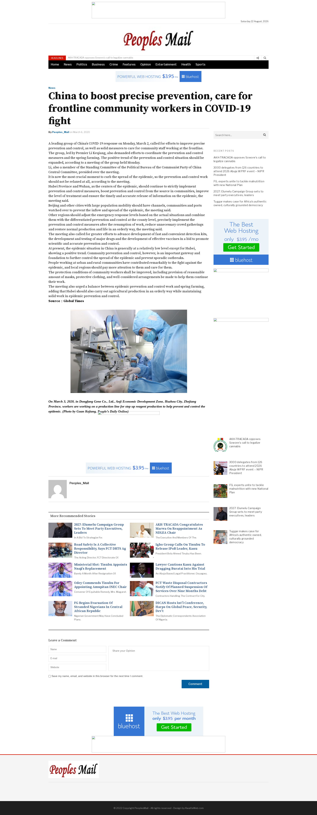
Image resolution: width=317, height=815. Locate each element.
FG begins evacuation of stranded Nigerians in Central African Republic (98, 607)
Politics (81, 64)
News (68, 64)
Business (98, 64)
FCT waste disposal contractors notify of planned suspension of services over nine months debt (181, 587)
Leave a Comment (62, 640)
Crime (114, 64)
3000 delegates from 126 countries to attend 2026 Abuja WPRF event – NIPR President (239, 171)
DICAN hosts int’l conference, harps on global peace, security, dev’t (181, 607)
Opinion (145, 64)
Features (129, 64)
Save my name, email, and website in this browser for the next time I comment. (97, 676)
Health (186, 64)
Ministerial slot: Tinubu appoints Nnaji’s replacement (100, 567)
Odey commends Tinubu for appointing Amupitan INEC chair (100, 585)
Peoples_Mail (60, 132)
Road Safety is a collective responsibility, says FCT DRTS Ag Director (100, 549)
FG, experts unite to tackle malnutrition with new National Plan (239, 183)
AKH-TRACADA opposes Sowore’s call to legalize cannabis (100, 57)
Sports (200, 64)
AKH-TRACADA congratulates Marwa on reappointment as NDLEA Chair (179, 529)
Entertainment (166, 64)
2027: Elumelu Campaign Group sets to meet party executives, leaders (99, 529)
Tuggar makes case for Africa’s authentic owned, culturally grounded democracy (240, 203)
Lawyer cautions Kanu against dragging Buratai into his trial (180, 567)
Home (55, 64)
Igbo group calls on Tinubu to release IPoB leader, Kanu (180, 547)
